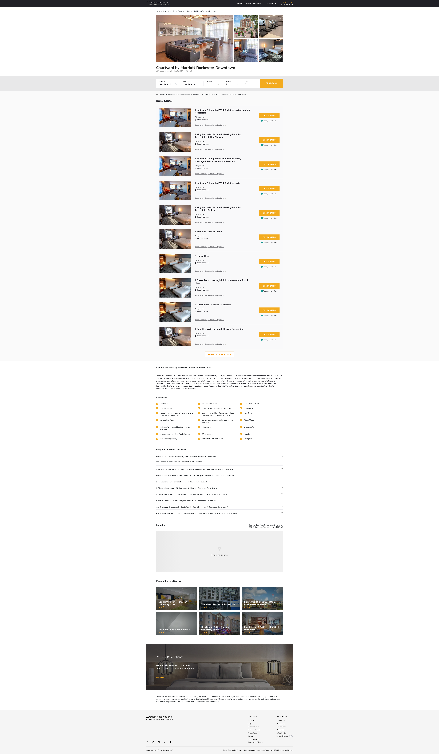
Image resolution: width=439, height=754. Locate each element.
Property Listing (253, 739)
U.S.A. (173, 11)
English (270, 3)
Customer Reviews (254, 727)
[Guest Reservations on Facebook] (148, 742)
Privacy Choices (282, 736)
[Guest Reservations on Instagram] (159, 742)
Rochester (181, 11)
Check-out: (187, 82)
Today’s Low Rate (270, 121)
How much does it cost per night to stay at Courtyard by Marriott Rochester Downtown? (195, 469)
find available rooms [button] (219, 354)
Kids (246, 82)
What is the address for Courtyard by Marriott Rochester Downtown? (186, 456)
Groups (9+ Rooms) (244, 3)
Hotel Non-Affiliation (255, 742)
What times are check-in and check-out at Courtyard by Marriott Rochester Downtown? (195, 475)
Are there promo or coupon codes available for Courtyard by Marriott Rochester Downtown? (196, 513)
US (282, 527)
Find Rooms (271, 83)
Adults (228, 82)
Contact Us (281, 721)
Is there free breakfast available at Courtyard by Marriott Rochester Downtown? (191, 494)
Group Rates (281, 727)
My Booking (257, 3)
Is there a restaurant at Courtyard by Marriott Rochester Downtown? (186, 488)
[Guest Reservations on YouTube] (169, 742)
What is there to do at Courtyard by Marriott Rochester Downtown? (186, 501)
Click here (199, 701)
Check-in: (162, 82)
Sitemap (251, 736)
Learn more (241, 94)
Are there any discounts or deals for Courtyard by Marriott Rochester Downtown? (192, 507)
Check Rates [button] (269, 115)
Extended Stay (282, 733)
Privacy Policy (252, 733)
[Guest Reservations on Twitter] (153, 742)
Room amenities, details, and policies (209, 125)
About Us (251, 721)
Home (158, 11)
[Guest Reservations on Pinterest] (165, 742)
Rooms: (209, 82)
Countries (166, 11)
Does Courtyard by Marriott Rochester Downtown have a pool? (183, 482)
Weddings (280, 730)
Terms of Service (254, 730)
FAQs (250, 724)
